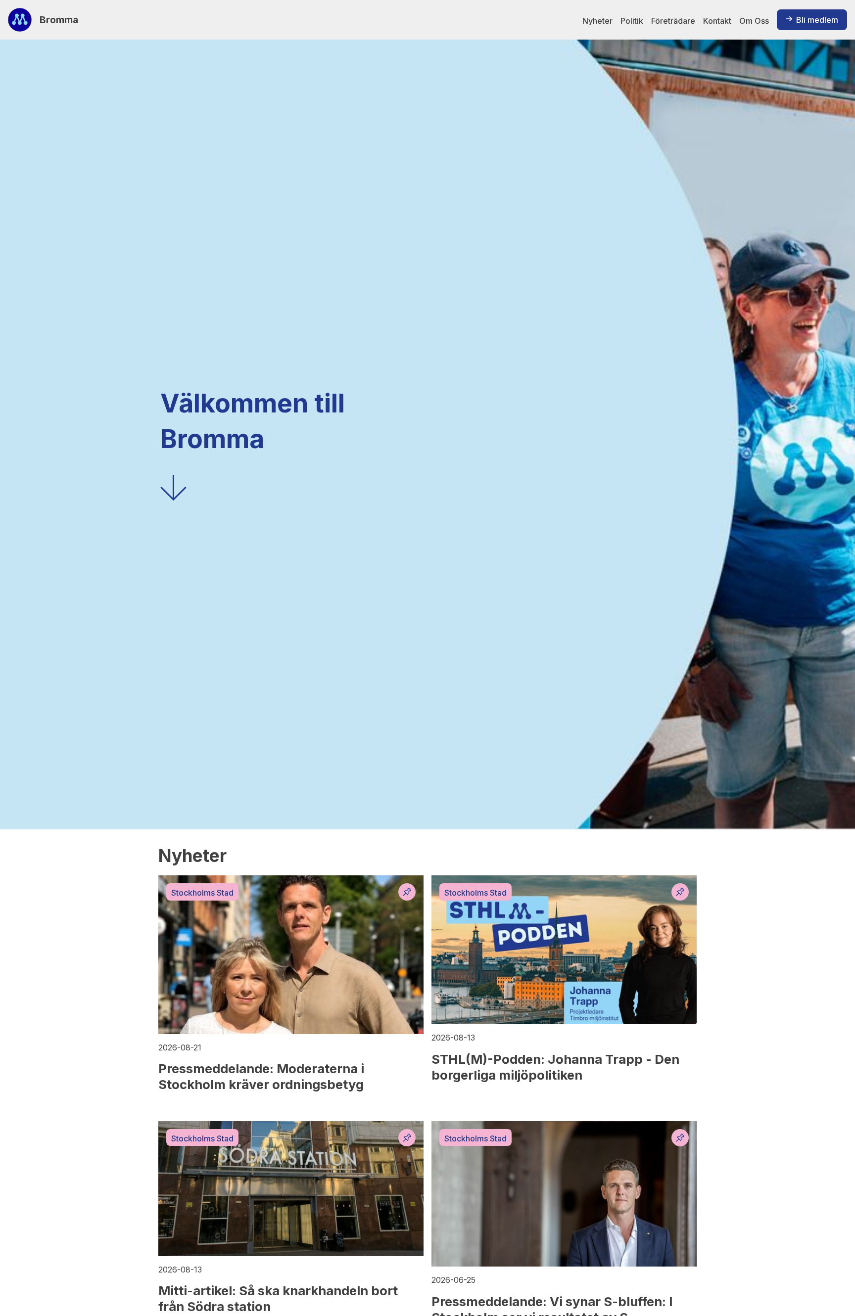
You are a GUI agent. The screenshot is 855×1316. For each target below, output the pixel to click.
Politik (631, 21)
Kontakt (717, 21)
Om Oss (754, 21)
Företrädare (673, 21)
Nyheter (597, 21)
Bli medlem (817, 20)
